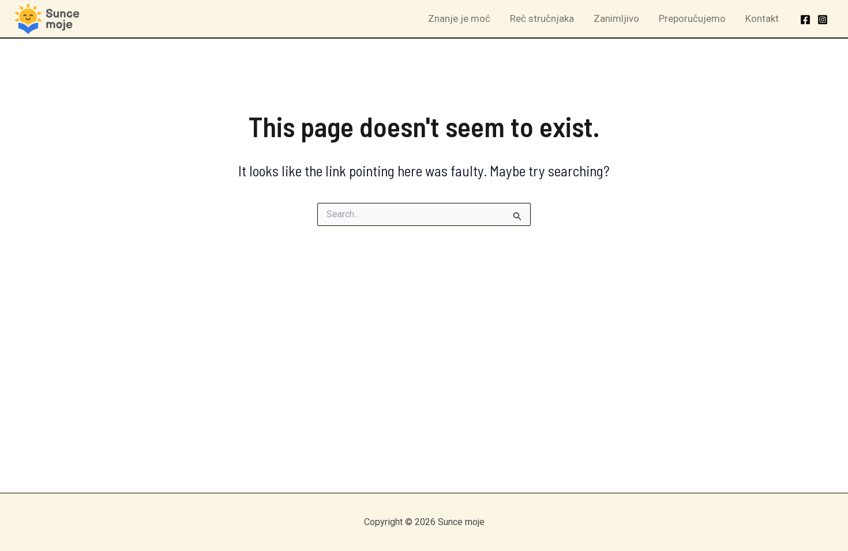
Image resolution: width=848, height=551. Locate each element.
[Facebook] (805, 19)
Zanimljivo (616, 18)
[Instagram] (822, 19)
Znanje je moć (459, 18)
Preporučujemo (692, 18)
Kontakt (762, 18)
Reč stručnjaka (542, 18)
